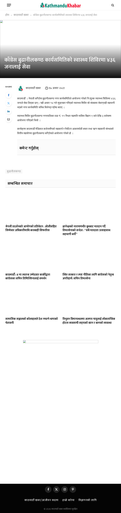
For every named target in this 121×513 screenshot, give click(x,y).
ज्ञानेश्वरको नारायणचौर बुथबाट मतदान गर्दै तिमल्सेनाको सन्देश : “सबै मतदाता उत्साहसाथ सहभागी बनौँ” (86, 230)
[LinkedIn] (8, 111)
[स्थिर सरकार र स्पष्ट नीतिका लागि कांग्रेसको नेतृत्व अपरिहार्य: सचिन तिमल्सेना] (89, 255)
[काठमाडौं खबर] (60, 5)
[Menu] (9, 5)
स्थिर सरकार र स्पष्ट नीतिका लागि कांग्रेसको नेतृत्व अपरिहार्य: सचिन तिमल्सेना (88, 277)
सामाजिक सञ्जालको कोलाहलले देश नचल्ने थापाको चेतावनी (31, 321)
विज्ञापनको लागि (87, 500)
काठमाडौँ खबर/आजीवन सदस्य (41, 500)
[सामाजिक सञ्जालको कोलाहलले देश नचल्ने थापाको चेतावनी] (31, 300)
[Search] (112, 5)
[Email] (8, 119)
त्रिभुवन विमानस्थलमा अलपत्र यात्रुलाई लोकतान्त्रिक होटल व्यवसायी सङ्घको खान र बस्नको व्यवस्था (89, 321)
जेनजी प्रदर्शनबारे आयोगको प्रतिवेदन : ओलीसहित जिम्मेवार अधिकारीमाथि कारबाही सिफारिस (31, 228)
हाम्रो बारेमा (68, 500)
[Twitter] (8, 103)
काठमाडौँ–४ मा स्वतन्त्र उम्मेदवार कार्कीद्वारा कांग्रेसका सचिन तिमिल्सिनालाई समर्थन (27, 277)
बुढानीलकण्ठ (14, 171)
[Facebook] (8, 95)
